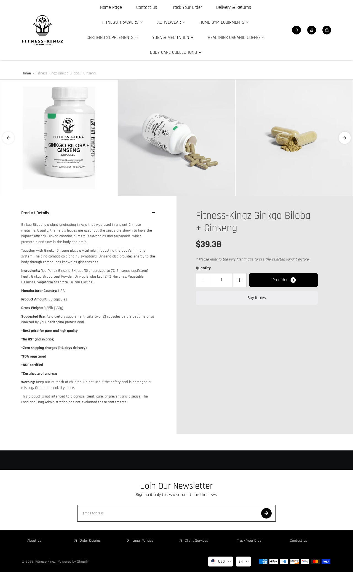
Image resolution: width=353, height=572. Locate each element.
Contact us (146, 7)
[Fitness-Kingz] (42, 30)
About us (34, 540)
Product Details (35, 213)
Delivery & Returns (233, 7)
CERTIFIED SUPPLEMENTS (110, 37)
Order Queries (90, 540)
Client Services (196, 540)
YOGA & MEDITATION (170, 37)
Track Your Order (186, 7)
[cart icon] (326, 30)
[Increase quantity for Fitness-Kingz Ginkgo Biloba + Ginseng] (239, 280)
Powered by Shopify (73, 561)
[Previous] (8, 138)
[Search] (296, 30)
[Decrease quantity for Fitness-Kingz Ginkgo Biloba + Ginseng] (203, 280)
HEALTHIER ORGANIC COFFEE (234, 37)
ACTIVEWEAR (169, 22)
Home (26, 73)
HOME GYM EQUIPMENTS (222, 22)
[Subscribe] (266, 513)
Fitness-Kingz (45, 561)
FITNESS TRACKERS (120, 22)
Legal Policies (142, 540)
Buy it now (256, 298)
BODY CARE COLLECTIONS (173, 52)
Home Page (111, 7)
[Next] (345, 138)
